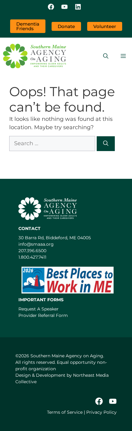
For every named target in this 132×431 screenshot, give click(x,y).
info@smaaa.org (36, 244)
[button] (106, 56)
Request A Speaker (38, 309)
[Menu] (123, 56)
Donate (66, 26)
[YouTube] (64, 7)
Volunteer (104, 26)
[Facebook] (51, 7)
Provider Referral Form (43, 315)
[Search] (106, 143)
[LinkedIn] (78, 7)
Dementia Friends (27, 26)
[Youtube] (113, 401)
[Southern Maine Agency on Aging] (34, 56)
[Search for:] (53, 143)
